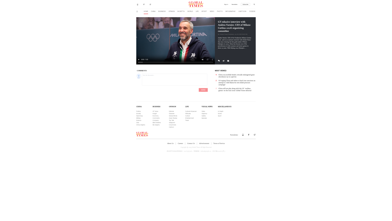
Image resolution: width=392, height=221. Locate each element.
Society (138, 113)
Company (156, 120)
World (220, 113)
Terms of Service (219, 143)
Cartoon (171, 127)
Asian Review (173, 118)
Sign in (226, 4)
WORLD (190, 11)
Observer (171, 113)
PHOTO (220, 11)
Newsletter (234, 4)
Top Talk (171, 120)
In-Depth (220, 111)
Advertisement (204, 143)
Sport (219, 116)
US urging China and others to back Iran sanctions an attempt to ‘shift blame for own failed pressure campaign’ (236, 83)
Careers (180, 143)
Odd (137, 122)
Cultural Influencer (191, 111)
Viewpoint (172, 122)
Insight (155, 113)
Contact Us (191, 143)
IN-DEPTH (181, 11)
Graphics (204, 113)
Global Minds (173, 116)
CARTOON (242, 11)
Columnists (172, 125)
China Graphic (140, 125)
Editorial (171, 111)
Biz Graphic (156, 125)
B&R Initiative (157, 122)
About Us (170, 143)
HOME (146, 11)
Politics (138, 111)
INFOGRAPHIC (231, 11)
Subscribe (245, 4)
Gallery (204, 116)
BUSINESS (162, 11)
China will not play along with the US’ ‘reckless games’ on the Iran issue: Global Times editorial (234, 89)
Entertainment (189, 118)
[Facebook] (146, 4)
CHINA (153, 11)
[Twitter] (152, 4)
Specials (204, 118)
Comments (156, 118)
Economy (155, 116)
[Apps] (139, 4)
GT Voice (155, 111)
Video (203, 111)
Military (138, 118)
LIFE (197, 11)
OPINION (172, 11)
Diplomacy (139, 116)
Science (138, 120)
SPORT (204, 11)
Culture (187, 116)
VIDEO (212, 11)
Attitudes (188, 113)
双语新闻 (252, 11)
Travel (187, 120)
